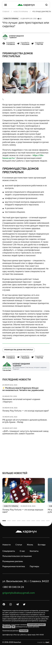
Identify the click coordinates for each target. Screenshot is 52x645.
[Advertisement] (26, 452)
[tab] (4, 520)
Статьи (18, 545)
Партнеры (34, 566)
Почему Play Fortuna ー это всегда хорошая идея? (25, 411)
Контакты (34, 551)
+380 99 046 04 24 (13, 587)
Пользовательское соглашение (17, 556)
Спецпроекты (8, 551)
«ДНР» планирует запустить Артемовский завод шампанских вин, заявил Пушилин (25, 432)
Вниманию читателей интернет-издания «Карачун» (21, 400)
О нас (22, 551)
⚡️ (23, 389)
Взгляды (41, 545)
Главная (5, 11)
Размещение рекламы (12, 561)
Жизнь (30, 545)
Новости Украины (21, 11)
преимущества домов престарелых (18, 350)
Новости (6, 545)
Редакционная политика (13, 566)
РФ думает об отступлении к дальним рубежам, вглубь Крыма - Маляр (24, 421)
